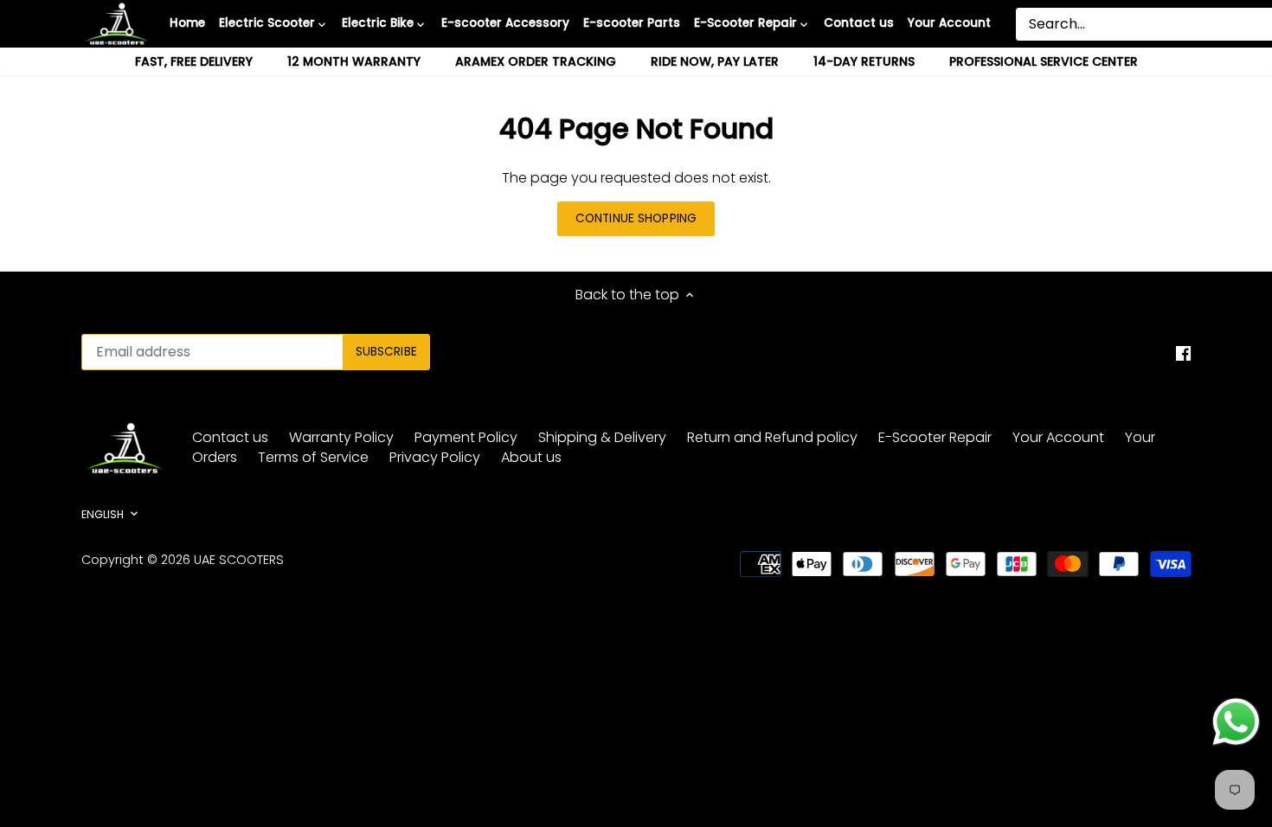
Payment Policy (465, 437)
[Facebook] (1183, 352)
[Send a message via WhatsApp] (1236, 722)
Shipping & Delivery (602, 437)
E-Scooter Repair (935, 437)
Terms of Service (313, 457)
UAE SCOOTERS (239, 559)
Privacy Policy (434, 457)
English (103, 515)
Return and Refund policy (772, 437)
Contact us (230, 437)
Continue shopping (636, 218)
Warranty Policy (341, 437)
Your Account (1058, 437)
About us (531, 457)
